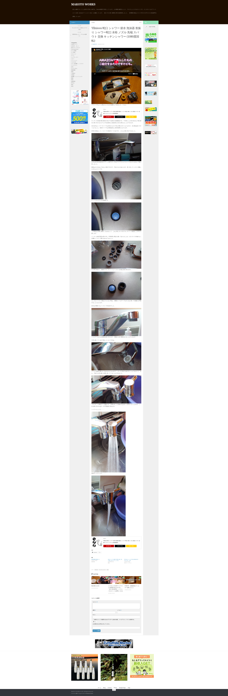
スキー (72, 58)
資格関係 (73, 81)
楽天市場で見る (108, 116)
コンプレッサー (74, 57)
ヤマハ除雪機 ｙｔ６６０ (77, 63)
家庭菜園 (73, 70)
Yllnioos (96, 569)
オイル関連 (73, 50)
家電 (72, 71)
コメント (95, 602)
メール (119, 610)
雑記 (72, 84)
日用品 (93, 22)
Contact (110, 687)
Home (115, 687)
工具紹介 (73, 73)
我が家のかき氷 (95, 585)
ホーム (99, 687)
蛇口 (108, 569)
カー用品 (73, 52)
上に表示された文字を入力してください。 (102, 624)
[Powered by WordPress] (76, 693)
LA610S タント (75, 46)
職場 (72, 78)
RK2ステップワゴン (75, 47)
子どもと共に (74, 68)
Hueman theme (89, 693)
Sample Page (122, 687)
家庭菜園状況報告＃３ (95, 559)
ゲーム (72, 55)
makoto (95, 44)
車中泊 (72, 83)
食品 (72, 86)
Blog (104, 687)
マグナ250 (73, 62)
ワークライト (74, 65)
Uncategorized (74, 49)
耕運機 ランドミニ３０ (76, 76)
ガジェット (73, 54)
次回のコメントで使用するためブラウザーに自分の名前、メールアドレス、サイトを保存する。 (114, 619)
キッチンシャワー (102, 569)
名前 (94, 610)
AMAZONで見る (120, 116)
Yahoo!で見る (131, 116)
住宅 (72, 66)
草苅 (72, 79)
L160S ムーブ (74, 44)
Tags (129, 687)
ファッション (74, 60)
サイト (94, 614)
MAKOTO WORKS (83, 4)
